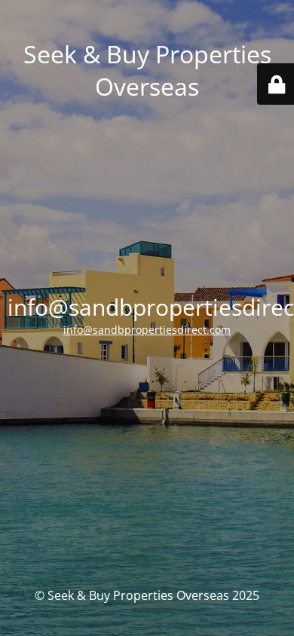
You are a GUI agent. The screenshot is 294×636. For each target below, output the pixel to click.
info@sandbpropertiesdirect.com (147, 330)
